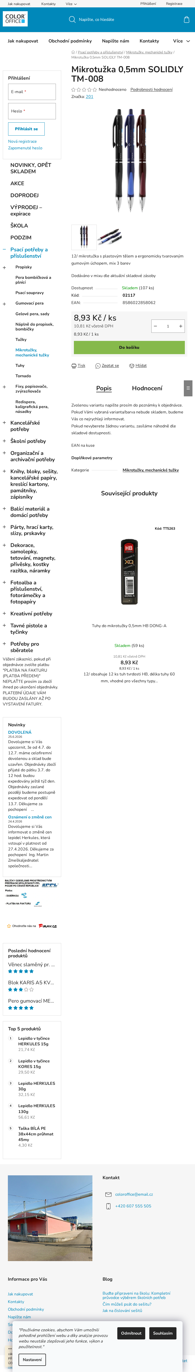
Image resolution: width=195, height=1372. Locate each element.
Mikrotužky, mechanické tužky (32, 352)
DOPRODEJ (24, 195)
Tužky (20, 339)
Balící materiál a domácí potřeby (30, 512)
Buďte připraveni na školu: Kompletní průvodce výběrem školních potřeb (136, 1295)
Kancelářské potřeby (25, 426)
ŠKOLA (19, 225)
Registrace (174, 3)
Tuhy (19, 365)
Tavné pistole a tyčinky (28, 629)
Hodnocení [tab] (147, 388)
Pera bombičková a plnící (33, 280)
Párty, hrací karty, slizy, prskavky (31, 530)
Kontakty (48, 4)
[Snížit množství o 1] (155, 326)
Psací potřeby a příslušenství (29, 252)
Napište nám (19, 1317)
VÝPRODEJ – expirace (26, 210)
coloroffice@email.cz (134, 1194)
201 (89, 96)
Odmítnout (131, 1333)
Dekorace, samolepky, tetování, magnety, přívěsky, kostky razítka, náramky (32, 558)
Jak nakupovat (19, 4)
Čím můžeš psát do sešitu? (127, 1304)
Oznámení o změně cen (30, 817)
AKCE (17, 183)
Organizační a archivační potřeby (32, 456)
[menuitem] (23, 41)
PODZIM (20, 237)
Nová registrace (22, 141)
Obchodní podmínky (26, 1309)
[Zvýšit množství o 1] (181, 326)
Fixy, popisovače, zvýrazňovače (31, 389)
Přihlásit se (26, 129)
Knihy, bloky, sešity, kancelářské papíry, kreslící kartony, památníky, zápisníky (34, 484)
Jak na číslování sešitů (122, 1311)
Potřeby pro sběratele (24, 647)
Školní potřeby (28, 441)
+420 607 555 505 (133, 1206)
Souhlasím (163, 1333)
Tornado (23, 376)
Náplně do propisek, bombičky (34, 327)
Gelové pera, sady (32, 314)
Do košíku (129, 347)
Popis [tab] (104, 388)
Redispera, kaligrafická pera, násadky (31, 406)
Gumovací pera (29, 303)
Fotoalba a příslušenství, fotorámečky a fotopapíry (27, 592)
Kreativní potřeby (31, 613)
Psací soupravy (29, 293)
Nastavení (32, 1360)
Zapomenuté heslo (25, 148)
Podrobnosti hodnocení (152, 89)
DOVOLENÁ (19, 732)
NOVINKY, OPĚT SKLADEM (30, 168)
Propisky (23, 267)
